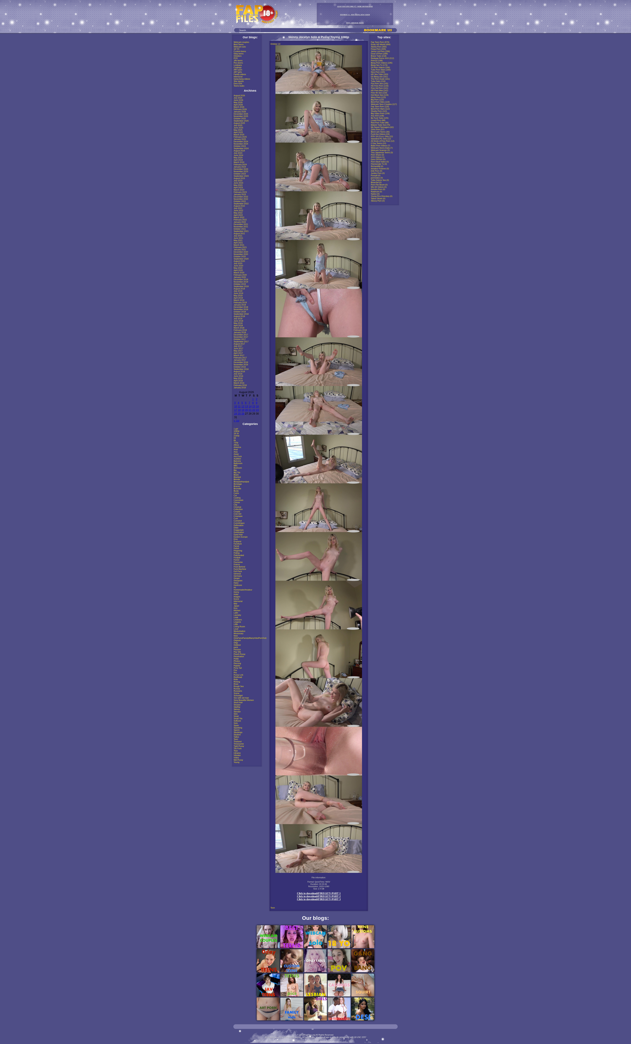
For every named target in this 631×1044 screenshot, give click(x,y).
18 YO (236, 49)
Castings (238, 67)
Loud (236, 629)
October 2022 (240, 201)
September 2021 (241, 231)
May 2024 (238, 158)
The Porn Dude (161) (380, 79)
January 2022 (240, 222)
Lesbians (238, 65)
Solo (236, 723)
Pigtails (237, 666)
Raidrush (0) (376, 192)
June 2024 (238, 155)
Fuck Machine (240, 569)
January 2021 (240, 250)
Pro (235, 672)
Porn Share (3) (377, 155)
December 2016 (241, 362)
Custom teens (240, 51)
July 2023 (238, 181)
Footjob (237, 557)
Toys (236, 751)
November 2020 (241, 254)
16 (257, 406)
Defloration (239, 525)
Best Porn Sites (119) (380, 102)
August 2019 (239, 289)
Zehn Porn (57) (377, 129)
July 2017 (238, 346)
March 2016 (239, 383)
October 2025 (240, 118)
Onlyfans (238, 56)
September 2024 (241, 148)
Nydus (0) (375, 194)
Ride (236, 679)
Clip (235, 505)
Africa (236, 445)
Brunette (237, 489)
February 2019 (240, 302)
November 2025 (241, 116)
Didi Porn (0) (376, 171)
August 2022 (239, 206)
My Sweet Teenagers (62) (382, 127)
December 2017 (241, 335)
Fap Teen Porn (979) (380, 42)
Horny (236, 592)
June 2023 (238, 183)
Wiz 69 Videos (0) (379, 187)
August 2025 (239, 123)
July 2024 (238, 153)
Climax (237, 502)
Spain (236, 725)
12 (242, 406)
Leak (236, 617)
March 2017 (239, 355)
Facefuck (238, 544)
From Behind (239, 567)
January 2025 (240, 139)
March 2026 (239, 107)
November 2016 (241, 364)
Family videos (240, 74)
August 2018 (239, 316)
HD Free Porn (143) (379, 86)
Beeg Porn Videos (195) (381, 63)
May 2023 (238, 185)
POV (236, 58)
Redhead (238, 677)
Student (237, 735)
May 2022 (238, 213)
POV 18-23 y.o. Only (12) (382, 136)
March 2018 (239, 328)
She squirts (239, 81)
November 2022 (241, 199)
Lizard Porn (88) (378, 120)
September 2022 (241, 204)
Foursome (238, 562)
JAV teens (238, 60)
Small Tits (238, 718)
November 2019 (241, 282)
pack (236, 647)
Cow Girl (237, 514)
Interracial (238, 77)
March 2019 (239, 300)
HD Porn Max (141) (379, 90)
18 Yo (236, 433)
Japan (236, 606)
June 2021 (238, 238)
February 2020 (240, 275)
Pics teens (238, 63)
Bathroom (238, 463)
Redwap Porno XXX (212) (382, 58)
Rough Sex (239, 686)
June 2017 (238, 348)
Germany (238, 576)
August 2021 (239, 233)
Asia (236, 452)
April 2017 (238, 353)
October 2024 (240, 146)
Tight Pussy (239, 746)
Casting (237, 498)
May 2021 (238, 240)
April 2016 (238, 381)
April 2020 (238, 270)
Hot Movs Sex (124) (379, 95)
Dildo (236, 528)
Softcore (237, 721)
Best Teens (239, 44)
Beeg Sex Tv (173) (379, 65)
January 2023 (240, 194)
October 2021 (240, 229)
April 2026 (238, 105)
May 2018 (238, 323)
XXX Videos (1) (378, 157)
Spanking (238, 728)
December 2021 (241, 224)
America (237, 447)
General (237, 574)
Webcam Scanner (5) (380, 150)
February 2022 (240, 220)
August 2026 (239, 95)
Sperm (237, 730)
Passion (237, 649)
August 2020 (239, 261)
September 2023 (241, 176)
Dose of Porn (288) (379, 54)
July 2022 (238, 208)
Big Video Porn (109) (380, 113)
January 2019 (240, 305)
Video (236, 758)
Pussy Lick (238, 675)
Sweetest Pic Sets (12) (381, 139)
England (237, 541)
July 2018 (238, 319)
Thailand (238, 741)
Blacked (237, 477)
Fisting (237, 553)
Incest (236, 599)
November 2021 (241, 227)
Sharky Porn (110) (379, 111)
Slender (237, 712)
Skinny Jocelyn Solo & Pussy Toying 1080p (318, 37)
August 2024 (239, 151)
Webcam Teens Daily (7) (382, 148)
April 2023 (238, 187)
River (236, 684)
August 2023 (239, 178)
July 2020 (238, 263)
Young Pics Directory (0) (381, 196)
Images (237, 597)
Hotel (236, 594)
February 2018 (240, 330)
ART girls (238, 72)
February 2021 (240, 247)
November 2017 (241, 337)
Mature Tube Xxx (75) (380, 125)
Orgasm (237, 640)
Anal (236, 449)
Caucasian (238, 500)
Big (235, 470)
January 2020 (240, 277)
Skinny (237, 709)
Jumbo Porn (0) (378, 173)
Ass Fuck (238, 456)
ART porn (238, 70)
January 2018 (240, 332)
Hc (235, 587)
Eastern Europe (241, 537)
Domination (239, 532)
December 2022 (241, 197)
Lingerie (237, 622)
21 (250, 410)
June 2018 (238, 321)
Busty (236, 491)
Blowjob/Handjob (241, 482)
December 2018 (241, 307)
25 (239, 413)
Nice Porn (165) (378, 72)
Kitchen (237, 610)
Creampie (238, 516)
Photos (237, 661)
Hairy (236, 583)
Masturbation (239, 631)
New (236, 636)
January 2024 (240, 167)
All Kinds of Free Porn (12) (382, 141)
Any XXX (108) (377, 116)
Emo (236, 539)
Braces (237, 486)
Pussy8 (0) (375, 175)
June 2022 (238, 210)
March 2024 (239, 162)
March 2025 (239, 135)
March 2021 (239, 245)
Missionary (238, 633)
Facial (236, 546)
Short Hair (238, 702)
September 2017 (241, 341)
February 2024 (240, 164)
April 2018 (238, 325)
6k (235, 440)
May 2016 (238, 378)
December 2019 (241, 279)
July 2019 (238, 291)
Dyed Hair (238, 534)
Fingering (238, 551)
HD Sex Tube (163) (379, 74)
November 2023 (241, 171)
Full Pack (238, 571)
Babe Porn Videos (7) (380, 146)
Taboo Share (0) (378, 198)
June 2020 (238, 266)
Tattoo (236, 737)
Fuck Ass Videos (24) (380, 134)
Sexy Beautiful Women (244, 700)
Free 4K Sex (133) (379, 93)
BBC (236, 466)
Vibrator (237, 755)
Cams (236, 493)
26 (242, 413)
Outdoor (237, 645)
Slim (236, 714)
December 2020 (241, 252)
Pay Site (237, 652)
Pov (235, 670)
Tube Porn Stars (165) (381, 70)
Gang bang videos (242, 79)
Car (235, 495)
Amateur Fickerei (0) (380, 169)
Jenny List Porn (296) (380, 51)
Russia (237, 689)
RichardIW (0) (377, 166)
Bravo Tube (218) (378, 56)
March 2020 (239, 273)
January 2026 (240, 112)
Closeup (237, 507)
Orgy (236, 643)
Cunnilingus (239, 523)
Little (236, 624)
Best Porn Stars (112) (380, 109)
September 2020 (241, 259)
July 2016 (238, 374)
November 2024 (241, 144)
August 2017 (239, 344)
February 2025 (240, 137)
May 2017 (238, 351)
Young (236, 762)
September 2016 (241, 369)
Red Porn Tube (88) (380, 123)
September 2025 (241, 121)
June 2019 (238, 293)
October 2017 (240, 339)
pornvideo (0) (377, 178)
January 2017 (240, 360)
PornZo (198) (377, 60)
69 (235, 438)
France (237, 564)
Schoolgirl (238, 695)
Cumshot (238, 521)
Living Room (239, 626)
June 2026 (238, 100)
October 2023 (240, 174)
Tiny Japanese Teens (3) (382, 152)
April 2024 (238, 160)
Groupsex (238, 580)
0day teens (239, 54)
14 (250, 406)
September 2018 (241, 314)
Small (236, 716)
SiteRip (237, 707)
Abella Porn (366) (379, 47)
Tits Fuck (238, 748)
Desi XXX (238, 83)
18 (239, 410)
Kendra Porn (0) (378, 189)
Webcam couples (241, 42)
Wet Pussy (238, 760)
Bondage (238, 484)
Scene (236, 693)
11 (239, 406)
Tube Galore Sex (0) (380, 180)
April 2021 (238, 243)
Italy (235, 603)
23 (257, 410)
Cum (236, 518)
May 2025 (238, 130)
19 (242, 410)
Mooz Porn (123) (378, 97)
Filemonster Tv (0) (379, 164)
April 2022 (238, 215)
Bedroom (238, 468)
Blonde (237, 479)
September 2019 (241, 286)
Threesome (239, 744)
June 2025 (238, 128)
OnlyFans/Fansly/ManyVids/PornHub (250, 638)
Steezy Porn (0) (378, 201)
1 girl (236, 429)
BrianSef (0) (376, 182)
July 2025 (238, 125)
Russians (238, 691)
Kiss (235, 608)
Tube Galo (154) (378, 81)
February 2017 (240, 358)
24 (235, 413)
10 (235, 406)
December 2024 (241, 141)
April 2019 (238, 298)
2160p (236, 436)
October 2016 (240, 367)
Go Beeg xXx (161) (379, 77)
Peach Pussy (239, 654)
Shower (237, 705)
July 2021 (238, 236)
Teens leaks (239, 86)
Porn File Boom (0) (379, 185)
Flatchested (239, 555)
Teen (236, 739)
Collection (238, 509)
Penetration (239, 656)
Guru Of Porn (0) (378, 159)
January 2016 (240, 387)
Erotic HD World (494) (380, 44)
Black (236, 475)
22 (253, 410)
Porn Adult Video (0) (380, 162)
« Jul (236, 420)
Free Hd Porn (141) (379, 88)
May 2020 (238, 268)
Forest (236, 560)
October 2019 (240, 284)
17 (235, 410)
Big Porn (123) (377, 100)
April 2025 (238, 132)
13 (246, 406)
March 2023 (239, 190)
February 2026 (240, 109)
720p (236, 443)
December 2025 (241, 114)
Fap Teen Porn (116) (380, 106)
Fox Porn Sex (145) (379, 83)
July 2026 (238, 98)
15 (253, 406)
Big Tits (237, 472)
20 (246, 410)
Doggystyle (239, 530)
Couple (237, 512)
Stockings (238, 732)
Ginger (237, 578)
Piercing (237, 663)
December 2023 (241, 169)
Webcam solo (240, 47)
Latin (236, 613)
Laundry (237, 615)
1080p (236, 431)
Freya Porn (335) (378, 49)
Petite (236, 659)
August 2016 (239, 371)
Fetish (236, 548)
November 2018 (241, 309)
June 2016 (238, 376)
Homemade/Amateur (243, 590)
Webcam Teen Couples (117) (384, 104)
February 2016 (240, 385)
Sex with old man (241, 698)
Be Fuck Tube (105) (379, 118)
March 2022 (239, 217)
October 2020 (240, 256)
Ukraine (237, 753)
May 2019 (238, 296)
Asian (236, 454)
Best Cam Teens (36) (380, 132)
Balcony (237, 461)
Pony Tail (238, 668)
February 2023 (240, 192)
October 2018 (240, 312)
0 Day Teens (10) (378, 143)
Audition (237, 459)
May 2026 (238, 102)
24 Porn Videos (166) (380, 67)
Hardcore (238, 585)
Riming (237, 682)
